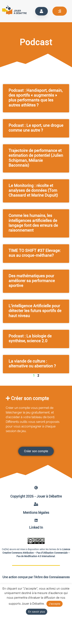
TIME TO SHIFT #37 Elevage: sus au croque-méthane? (35, 253)
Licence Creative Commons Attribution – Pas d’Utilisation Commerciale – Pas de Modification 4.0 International (36, 553)
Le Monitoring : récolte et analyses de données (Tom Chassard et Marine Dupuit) (33, 190)
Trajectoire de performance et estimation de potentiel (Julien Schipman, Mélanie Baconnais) (36, 157)
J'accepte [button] (54, 603)
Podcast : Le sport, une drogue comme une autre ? (36, 127)
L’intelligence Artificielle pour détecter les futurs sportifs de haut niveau (35, 310)
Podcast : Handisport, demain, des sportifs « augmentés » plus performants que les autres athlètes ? (36, 97)
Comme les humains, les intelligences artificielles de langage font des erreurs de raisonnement (33, 222)
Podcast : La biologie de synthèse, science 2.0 (30, 338)
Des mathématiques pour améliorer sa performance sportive (32, 280)
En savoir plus (36, 611)
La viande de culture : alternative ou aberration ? (32, 363)
